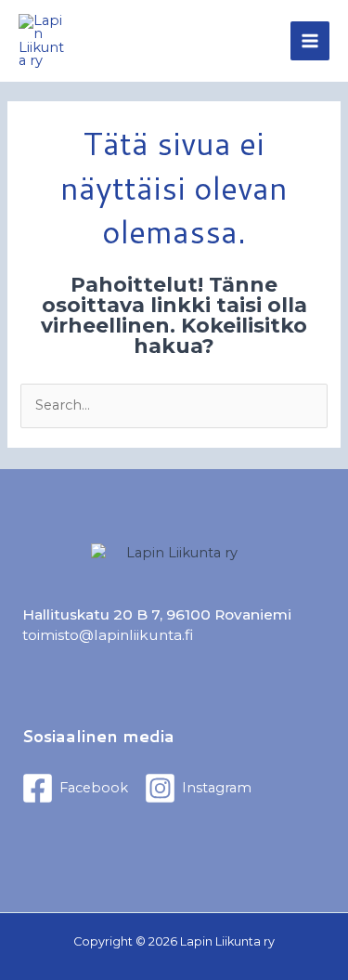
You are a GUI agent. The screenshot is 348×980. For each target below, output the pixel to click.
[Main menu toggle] (309, 40)
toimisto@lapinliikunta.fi (107, 635)
